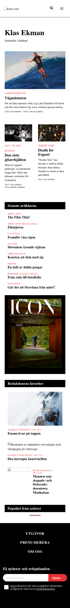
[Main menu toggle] (61, 8)
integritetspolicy (45, 589)
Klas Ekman (15, 111)
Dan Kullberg (36, 111)
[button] (51, 8)
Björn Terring (18, 187)
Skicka (56, 578)
